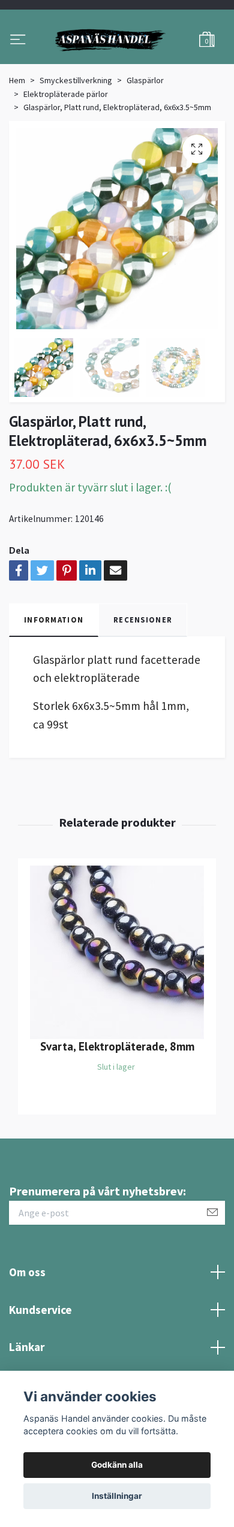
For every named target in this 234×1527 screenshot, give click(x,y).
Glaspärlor (145, 141)
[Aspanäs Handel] (117, 71)
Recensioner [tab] (142, 680)
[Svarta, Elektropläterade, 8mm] (117, 1013)
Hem (17, 141)
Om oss (27, 1333)
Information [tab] (53, 680)
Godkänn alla (117, 1465)
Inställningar (117, 1496)
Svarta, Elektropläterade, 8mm (117, 1107)
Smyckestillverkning (76, 141)
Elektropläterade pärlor (65, 155)
